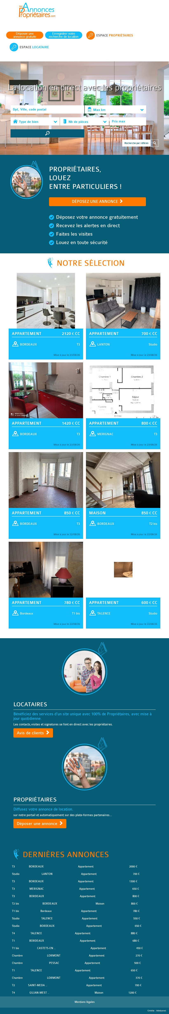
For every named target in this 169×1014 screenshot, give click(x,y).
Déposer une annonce (38, 823)
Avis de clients (31, 733)
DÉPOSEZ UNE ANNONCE (95, 201)
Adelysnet (161, 1010)
